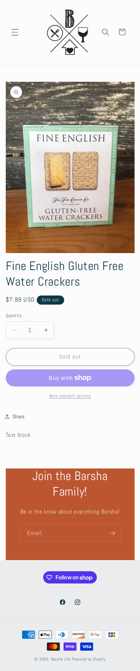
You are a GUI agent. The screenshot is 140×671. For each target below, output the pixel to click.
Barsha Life (61, 659)
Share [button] (19, 416)
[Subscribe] (112, 533)
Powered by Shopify (89, 659)
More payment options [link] (70, 396)
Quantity (14, 315)
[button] (15, 32)
